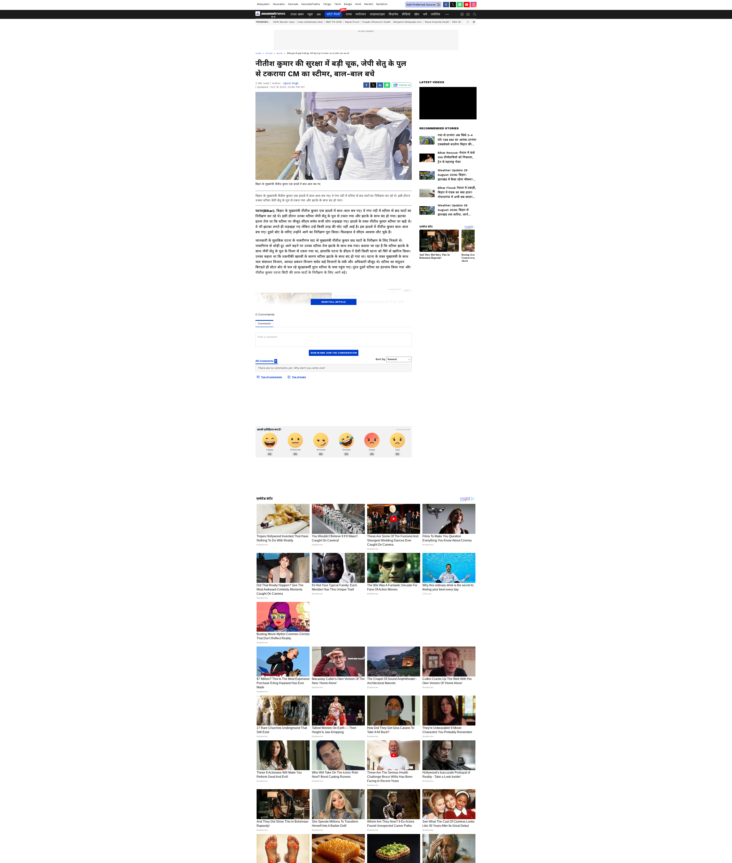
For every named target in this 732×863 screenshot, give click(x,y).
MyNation (382, 4)
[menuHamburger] (468, 14)
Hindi (358, 4)
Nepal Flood (352, 22)
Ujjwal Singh (291, 83)
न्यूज (310, 14)
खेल (416, 14)
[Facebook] (446, 4)
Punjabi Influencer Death (376, 22)
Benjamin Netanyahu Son (408, 22)
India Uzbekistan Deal (310, 22)
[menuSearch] (474, 14)
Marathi (368, 4)
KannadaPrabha (310, 4)
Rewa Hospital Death (437, 22)
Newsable (279, 4)
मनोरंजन (361, 14)
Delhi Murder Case (284, 22)
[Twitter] (453, 4)
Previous (468, 22)
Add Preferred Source (420, 4)
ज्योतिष (435, 14)
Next (474, 22)
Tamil (337, 4)
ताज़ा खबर (297, 14)
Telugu (327, 4)
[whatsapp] (460, 4)
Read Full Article (333, 302)
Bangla (348, 4)
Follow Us (405, 85)
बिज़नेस (393, 14)
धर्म (425, 14)
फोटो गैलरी (333, 14)
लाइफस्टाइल (377, 14)
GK (319, 14)
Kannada (293, 4)
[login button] (463, 14)
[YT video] (467, 4)
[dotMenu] (447, 14)
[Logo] (271, 14)
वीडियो (406, 14)
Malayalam (263, 4)
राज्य (349, 14)
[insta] (473, 4)
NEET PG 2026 (334, 22)
